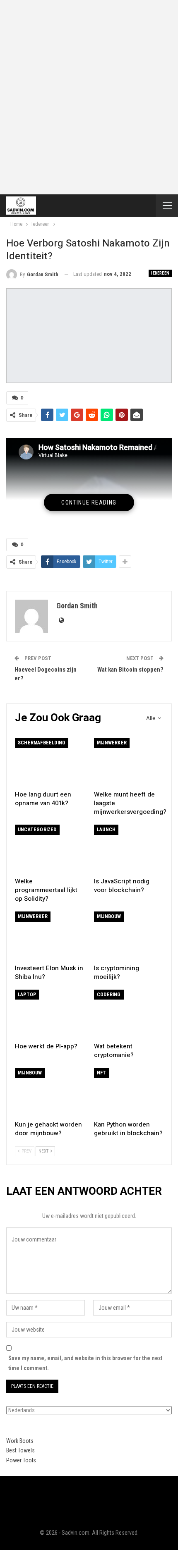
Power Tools (21, 1460)
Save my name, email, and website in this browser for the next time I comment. (85, 1363)
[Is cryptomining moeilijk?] (128, 935)
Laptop (27, 994)
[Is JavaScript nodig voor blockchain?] (128, 849)
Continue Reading (88, 502)
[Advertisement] (89, 93)
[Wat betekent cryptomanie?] (128, 1014)
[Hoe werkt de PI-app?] (49, 1014)
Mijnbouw (109, 916)
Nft (101, 1073)
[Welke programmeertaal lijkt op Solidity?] (49, 849)
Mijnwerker (112, 743)
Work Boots (20, 1441)
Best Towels (20, 1450)
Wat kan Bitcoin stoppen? (130, 669)
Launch (106, 829)
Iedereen (160, 273)
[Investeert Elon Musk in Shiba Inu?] (49, 935)
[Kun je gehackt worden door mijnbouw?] (49, 1092)
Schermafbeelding (41, 743)
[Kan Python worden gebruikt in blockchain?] (128, 1092)
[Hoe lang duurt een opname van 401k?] (49, 762)
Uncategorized (37, 829)
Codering (109, 994)
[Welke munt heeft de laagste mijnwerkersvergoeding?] (128, 762)
